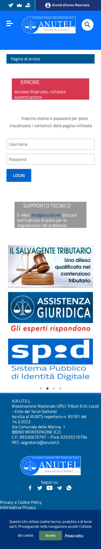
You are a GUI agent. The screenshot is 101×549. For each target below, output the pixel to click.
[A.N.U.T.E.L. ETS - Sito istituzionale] (49, 24)
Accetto (50, 535)
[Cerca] (87, 25)
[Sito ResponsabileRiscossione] (28, 5)
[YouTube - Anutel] (49, 487)
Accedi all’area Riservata (70, 5)
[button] (41, 388)
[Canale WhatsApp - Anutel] (69, 487)
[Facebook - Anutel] (30, 487)
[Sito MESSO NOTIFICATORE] (11, 5)
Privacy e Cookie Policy (21, 502)
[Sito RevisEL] (20, 5)
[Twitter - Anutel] (40, 487)
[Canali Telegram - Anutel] (59, 487)
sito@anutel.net (46, 215)
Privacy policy (74, 535)
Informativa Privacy (18, 507)
